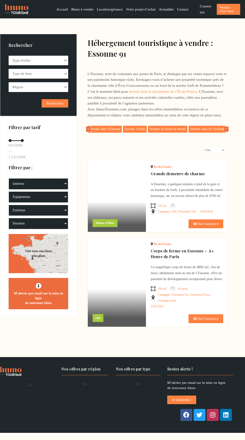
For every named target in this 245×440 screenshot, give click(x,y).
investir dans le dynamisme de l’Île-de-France (163, 91)
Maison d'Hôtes (105, 223)
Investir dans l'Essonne (104, 129)
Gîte (97, 318)
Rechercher (54, 103)
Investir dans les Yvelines (207, 129)
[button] (31, 385)
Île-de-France (163, 166)
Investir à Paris (135, 129)
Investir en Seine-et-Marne (168, 129)
